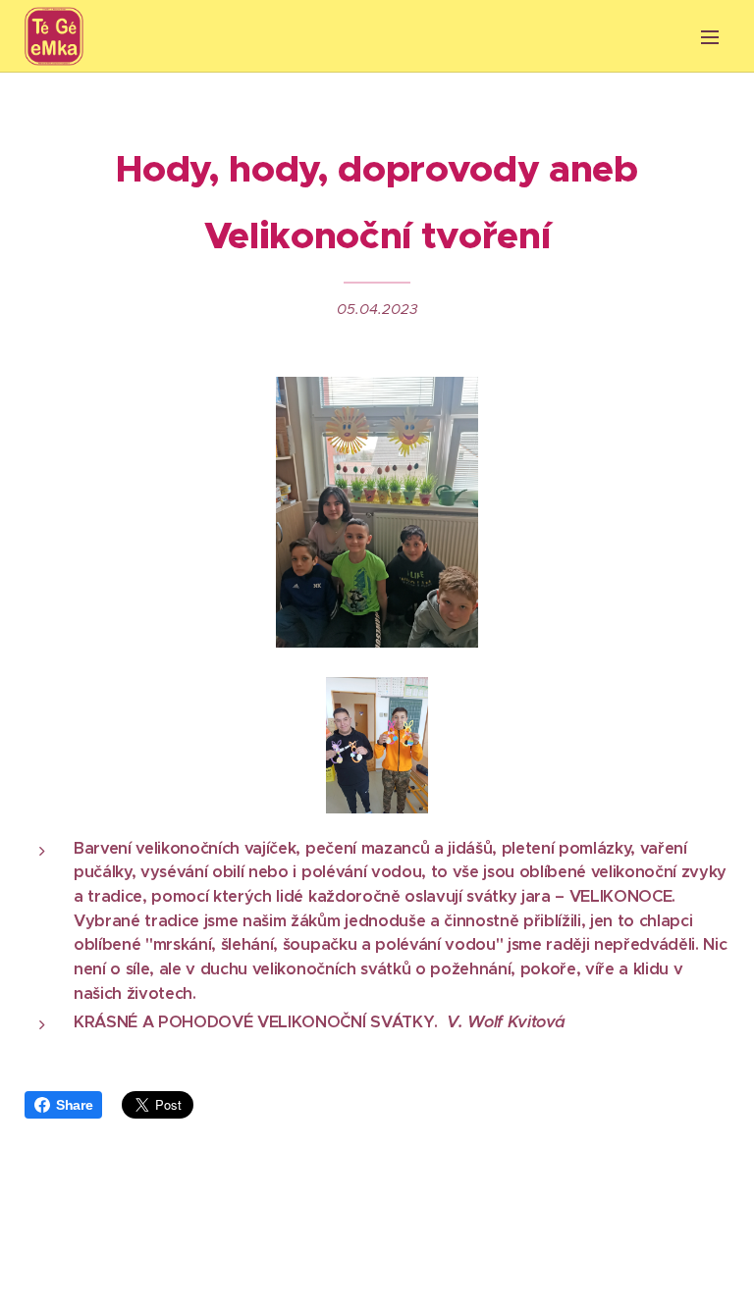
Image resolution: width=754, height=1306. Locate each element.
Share (74, 1105)
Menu (709, 36)
